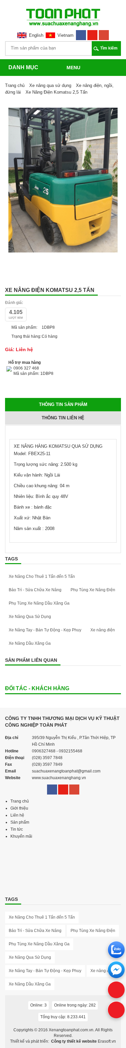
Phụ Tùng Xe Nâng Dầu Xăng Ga (39, 603)
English (36, 35)
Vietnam (65, 35)
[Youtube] (92, 32)
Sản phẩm (19, 822)
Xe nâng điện (102, 630)
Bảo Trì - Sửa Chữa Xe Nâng (35, 590)
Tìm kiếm (109, 48)
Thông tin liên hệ (63, 417)
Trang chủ (15, 85)
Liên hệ (17, 815)
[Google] (104, 32)
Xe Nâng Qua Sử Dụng (30, 616)
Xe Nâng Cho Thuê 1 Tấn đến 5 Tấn (42, 576)
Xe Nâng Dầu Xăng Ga (30, 643)
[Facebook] (81, 32)
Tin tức (16, 829)
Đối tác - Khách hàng (37, 688)
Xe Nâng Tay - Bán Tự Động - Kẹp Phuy (45, 630)
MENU (73, 67)
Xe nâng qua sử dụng (50, 85)
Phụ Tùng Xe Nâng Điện (93, 590)
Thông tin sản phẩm (63, 404)
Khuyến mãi (21, 836)
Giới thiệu (19, 808)
